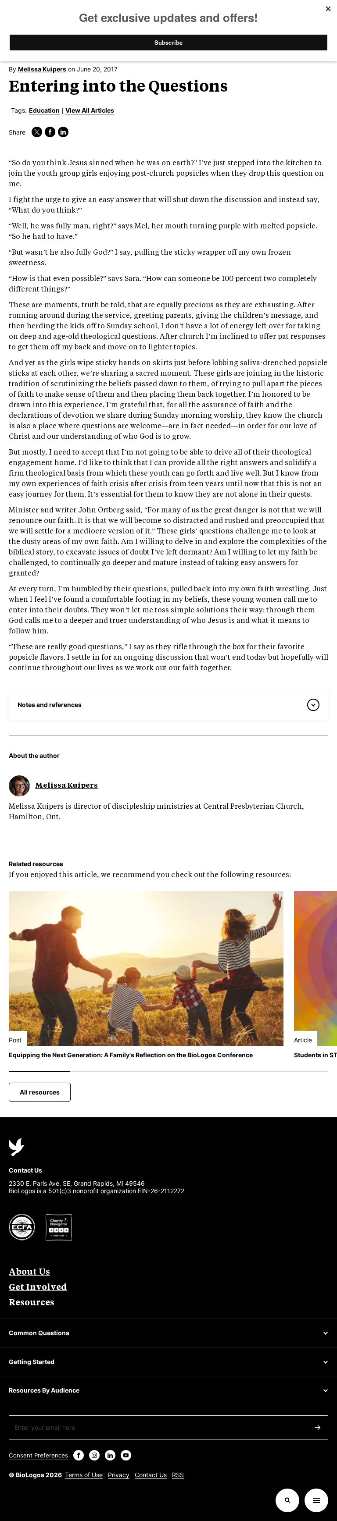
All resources (40, 1092)
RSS (178, 1474)
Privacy (118, 1474)
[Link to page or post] (146, 968)
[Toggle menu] (316, 1500)
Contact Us (151, 1474)
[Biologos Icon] (17, 1147)
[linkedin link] (63, 132)
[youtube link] (126, 1455)
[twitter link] (37, 132)
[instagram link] (94, 1455)
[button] (287, 1500)
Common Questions (39, 1332)
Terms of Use (84, 1474)
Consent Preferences (38, 1455)
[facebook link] (50, 132)
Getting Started (31, 1361)
